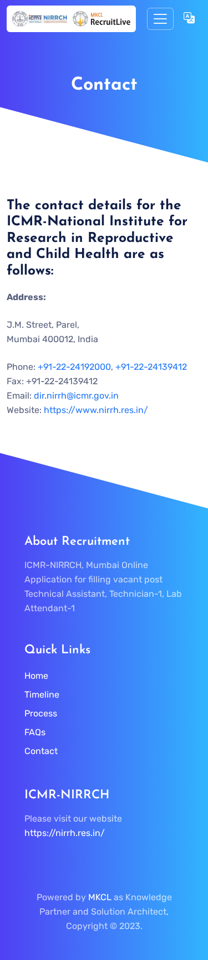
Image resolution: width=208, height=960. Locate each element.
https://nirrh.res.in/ (64, 833)
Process (40, 713)
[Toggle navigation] (160, 19)
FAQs (34, 732)
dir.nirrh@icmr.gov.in (76, 395)
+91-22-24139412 (151, 367)
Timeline (41, 694)
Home (36, 675)
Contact (41, 751)
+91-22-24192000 (74, 367)
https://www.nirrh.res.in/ (96, 410)
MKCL (99, 897)
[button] (189, 19)
